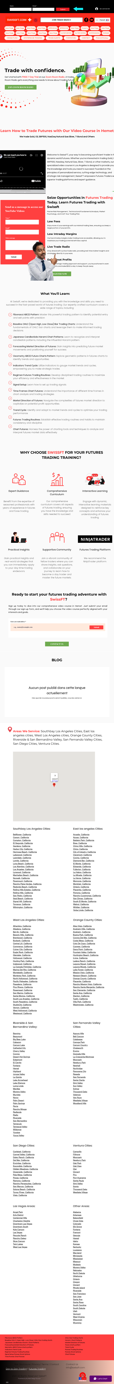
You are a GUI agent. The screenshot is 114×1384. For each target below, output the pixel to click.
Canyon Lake (19, 1045)
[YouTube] (92, 20)
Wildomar (17, 1129)
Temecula (17, 1124)
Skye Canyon (19, 1241)
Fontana (16, 1065)
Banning (16, 1033)
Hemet (16, 1068)
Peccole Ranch (19, 1235)
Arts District (18, 1215)
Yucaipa (16, 1132)
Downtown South (20, 1226)
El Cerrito (17, 1062)
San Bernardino (20, 1121)
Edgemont (17, 1059)
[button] (54, 38)
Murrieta (16, 1094)
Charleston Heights (21, 1221)
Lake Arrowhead (20, 1080)
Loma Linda (18, 1086)
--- (7, 1382)
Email (34, 6)
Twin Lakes (18, 1244)
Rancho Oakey (19, 1238)
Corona (16, 1054)
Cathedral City (19, 1048)
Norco (15, 1097)
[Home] (36, 20)
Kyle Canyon (18, 1229)
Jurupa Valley (19, 1074)
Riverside (17, 1118)
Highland (17, 1071)
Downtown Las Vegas (22, 1224)
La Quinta (17, 1077)
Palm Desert (18, 1100)
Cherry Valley (19, 1051)
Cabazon (17, 1042)
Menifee (16, 1089)
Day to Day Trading (16, 1368)
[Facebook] (86, 20)
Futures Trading (37, 1368)
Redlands (17, 1112)
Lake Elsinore (19, 1083)
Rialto (15, 1115)
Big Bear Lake (19, 1039)
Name (12, 6)
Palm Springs (19, 1103)
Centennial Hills (20, 1218)
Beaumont (17, 1036)
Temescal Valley (20, 1126)
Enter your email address (18, 621)
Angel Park (18, 1212)
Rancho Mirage (20, 1109)
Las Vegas (17, 1232)
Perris (15, 1106)
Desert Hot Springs (21, 1057)
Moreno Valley (19, 1091)
